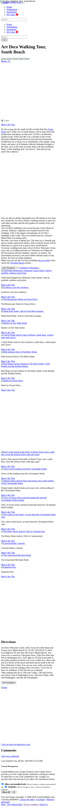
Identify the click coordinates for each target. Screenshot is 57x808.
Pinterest (50, 799)
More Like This (8, 124)
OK (14, 792)
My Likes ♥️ (12, 14)
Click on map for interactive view (15, 744)
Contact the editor (27, 799)
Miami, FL (6, 61)
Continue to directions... (29, 268)
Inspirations (12, 12)
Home (9, 7)
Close (4, 40)
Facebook (40, 799)
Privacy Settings (31, 804)
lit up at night (44, 260)
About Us (43, 804)
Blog (3, 804)
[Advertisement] (28, 185)
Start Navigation (8, 268)
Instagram (5, 802)
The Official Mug (14, 804)
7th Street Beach (17, 263)
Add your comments (10, 756)
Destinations (12, 9)
